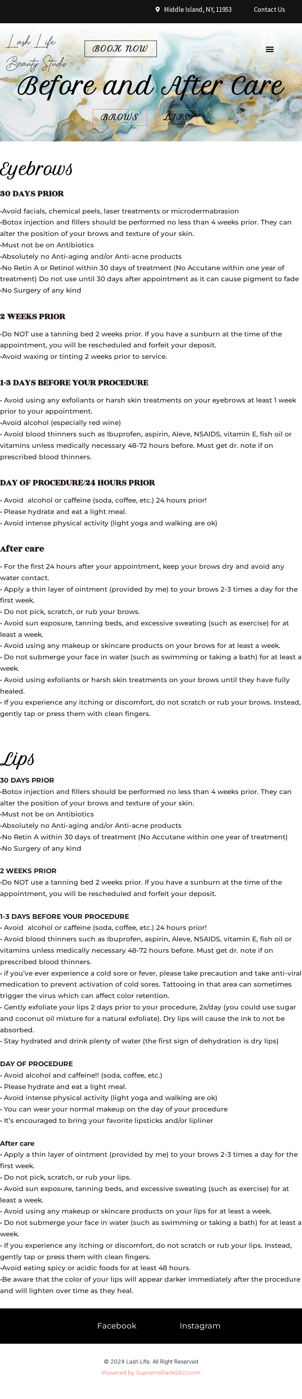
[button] (269, 49)
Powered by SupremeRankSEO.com (151, 1372)
